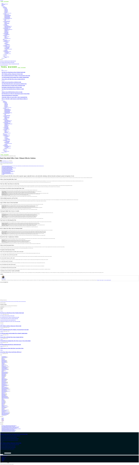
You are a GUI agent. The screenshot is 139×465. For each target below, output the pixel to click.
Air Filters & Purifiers (7, 34)
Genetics (6, 57)
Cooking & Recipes (7, 36)
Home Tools (6, 9)
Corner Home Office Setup (5, 369)
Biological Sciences (7, 151)
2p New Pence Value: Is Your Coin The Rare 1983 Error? (8, 430)
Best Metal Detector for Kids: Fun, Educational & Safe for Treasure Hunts (16, 93)
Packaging (6, 24)
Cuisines (6, 37)
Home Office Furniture (7, 111)
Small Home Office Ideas (7, 109)
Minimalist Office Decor (7, 17)
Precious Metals (6, 106)
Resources (6, 55)
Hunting (7, 42)
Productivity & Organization (6, 21)
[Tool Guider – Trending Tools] (4, 155)
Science (4, 56)
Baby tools (6, 12)
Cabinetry (6, 54)
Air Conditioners (6, 128)
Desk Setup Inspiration (7, 16)
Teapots (3, 408)
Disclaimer (3, 458)
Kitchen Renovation (4, 391)
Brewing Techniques (4, 361)
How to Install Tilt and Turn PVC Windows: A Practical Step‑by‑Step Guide (16, 75)
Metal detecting (6, 138)
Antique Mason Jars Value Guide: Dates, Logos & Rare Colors (11, 348)
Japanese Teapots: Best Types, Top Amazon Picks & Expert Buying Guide (14, 434)
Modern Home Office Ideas (8, 15)
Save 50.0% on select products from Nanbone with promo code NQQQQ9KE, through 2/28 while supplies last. (13, 301)
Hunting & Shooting (7, 136)
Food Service (6, 31)
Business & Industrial (5, 122)
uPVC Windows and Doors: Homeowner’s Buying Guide (7, 62)
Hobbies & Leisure (5, 41)
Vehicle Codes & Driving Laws (8, 120)
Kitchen (5, 130)
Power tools (6, 105)
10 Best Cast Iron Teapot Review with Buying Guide (11, 82)
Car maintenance (6, 25)
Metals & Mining (7, 32)
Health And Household (7, 40)
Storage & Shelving (7, 23)
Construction (6, 124)
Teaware (3, 409)
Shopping (6, 22)
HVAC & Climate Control (8, 53)
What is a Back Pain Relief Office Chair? (7, 166)
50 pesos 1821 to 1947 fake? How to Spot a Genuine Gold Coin (13, 79)
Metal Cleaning (8, 141)
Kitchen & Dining (5, 35)
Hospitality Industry (7, 30)
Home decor (4, 13)
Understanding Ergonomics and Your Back (7, 168)
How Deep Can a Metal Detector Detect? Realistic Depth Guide (13, 72)
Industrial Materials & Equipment (8, 29)
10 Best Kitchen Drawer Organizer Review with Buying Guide (13, 85)
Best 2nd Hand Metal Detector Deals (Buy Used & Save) (8, 431)
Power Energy (4, 7)
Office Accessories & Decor (6, 113)
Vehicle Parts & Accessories (8, 27)
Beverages (3, 359)
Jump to (2, 100)
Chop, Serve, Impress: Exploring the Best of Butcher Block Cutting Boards (9, 438)
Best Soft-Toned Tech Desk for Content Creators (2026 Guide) (8, 447)
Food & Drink (6, 132)
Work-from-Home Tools (7, 115)
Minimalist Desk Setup (4, 396)
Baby (3, 39)
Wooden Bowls (3, 415)
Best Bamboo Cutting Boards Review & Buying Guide (12, 87)
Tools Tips (6, 8)
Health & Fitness (5, 134)
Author (3, 174)
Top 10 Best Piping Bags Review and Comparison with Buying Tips (14, 83)
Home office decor (7, 14)
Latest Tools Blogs (4, 457)
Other (3, 149)
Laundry (7, 147)
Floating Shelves (4, 375)
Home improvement (5, 145)
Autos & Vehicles (5, 119)
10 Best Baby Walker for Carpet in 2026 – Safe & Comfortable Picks (14, 97)
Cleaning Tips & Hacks (7, 46)
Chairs (5, 19)
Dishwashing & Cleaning (5, 372)
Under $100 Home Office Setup (8, 18)
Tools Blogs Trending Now (4, 70)
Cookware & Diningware (7, 38)
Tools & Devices (5, 102)
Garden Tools (6, 10)
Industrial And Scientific (7, 28)
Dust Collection (6, 126)
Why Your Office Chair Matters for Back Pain (7, 167)
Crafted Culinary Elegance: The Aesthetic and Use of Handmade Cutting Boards (10, 435)
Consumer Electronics (5, 33)
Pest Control (6, 50)
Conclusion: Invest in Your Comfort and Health (7, 173)
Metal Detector (7, 44)
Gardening (6, 49)
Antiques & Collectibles (7, 139)
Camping (6, 137)
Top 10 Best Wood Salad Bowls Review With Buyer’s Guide (13, 88)
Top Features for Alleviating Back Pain (6, 170)
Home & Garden (5, 45)
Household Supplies (7, 47)
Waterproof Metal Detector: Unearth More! (10, 95)
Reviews (3, 5)
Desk (5, 20)
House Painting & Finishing (8, 51)
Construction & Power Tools (8, 107)
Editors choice (3, 4)
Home (2, 3)
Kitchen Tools (6, 104)
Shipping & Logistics (7, 117)
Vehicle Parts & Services (7, 121)
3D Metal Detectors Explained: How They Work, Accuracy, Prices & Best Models (10, 321)
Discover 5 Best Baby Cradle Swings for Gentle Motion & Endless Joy (15, 98)
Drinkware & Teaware (4, 373)
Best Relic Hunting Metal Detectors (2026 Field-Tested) (10, 344)
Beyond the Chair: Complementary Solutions (7, 171)
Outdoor (4, 6)
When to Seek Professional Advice (6, 172)
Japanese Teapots (4, 389)
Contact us (3, 460)
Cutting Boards (3, 370)
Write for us (3, 152)
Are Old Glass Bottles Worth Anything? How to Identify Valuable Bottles (15, 77)
